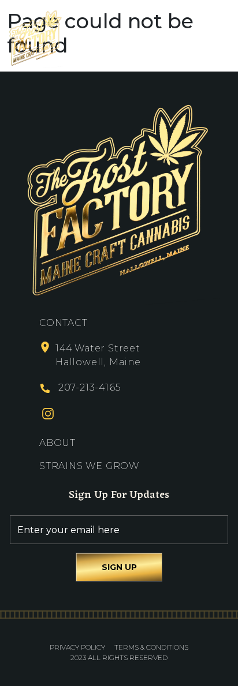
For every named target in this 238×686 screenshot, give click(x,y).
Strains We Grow (89, 465)
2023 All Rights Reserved (119, 657)
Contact (63, 322)
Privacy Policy (77, 647)
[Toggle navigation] (221, 38)
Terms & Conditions (151, 647)
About (57, 442)
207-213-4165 (89, 387)
